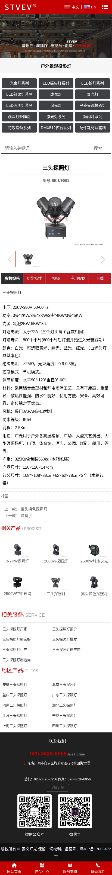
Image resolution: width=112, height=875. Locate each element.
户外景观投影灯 (92, 105)
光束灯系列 (19, 83)
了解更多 (57, 788)
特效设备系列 (19, 128)
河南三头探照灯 (14, 705)
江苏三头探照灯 (14, 715)
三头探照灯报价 (64, 629)
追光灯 (56, 105)
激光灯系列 (56, 116)
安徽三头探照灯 (14, 685)
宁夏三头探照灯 (64, 715)
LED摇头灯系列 (56, 83)
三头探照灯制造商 (16, 660)
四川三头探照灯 (64, 726)
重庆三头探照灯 (14, 695)
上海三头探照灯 (14, 726)
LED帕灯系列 (92, 83)
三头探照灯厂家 (14, 629)
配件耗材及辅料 (92, 128)
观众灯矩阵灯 (19, 116)
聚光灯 (92, 94)
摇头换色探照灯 (34, 509)
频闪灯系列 (92, 116)
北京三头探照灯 (64, 685)
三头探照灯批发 (64, 639)
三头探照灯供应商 (66, 650)
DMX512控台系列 (56, 128)
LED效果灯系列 (19, 94)
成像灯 (56, 94)
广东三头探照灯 (64, 695)
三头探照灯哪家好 (16, 639)
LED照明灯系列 (19, 105)
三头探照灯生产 (14, 650)
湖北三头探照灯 (64, 705)
